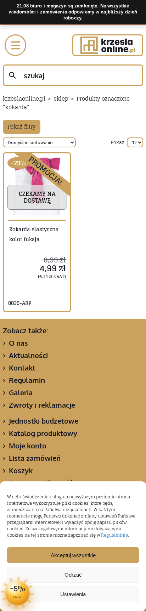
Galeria (21, 392)
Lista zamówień (35, 458)
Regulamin (27, 380)
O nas (18, 342)
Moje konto (27, 445)
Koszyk (21, 470)
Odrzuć (73, 575)
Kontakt (22, 367)
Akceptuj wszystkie (73, 555)
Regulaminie (114, 535)
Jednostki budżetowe (43, 420)
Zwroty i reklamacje (42, 404)
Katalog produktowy (43, 433)
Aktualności (28, 355)
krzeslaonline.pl (24, 98)
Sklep (61, 98)
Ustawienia (73, 594)
